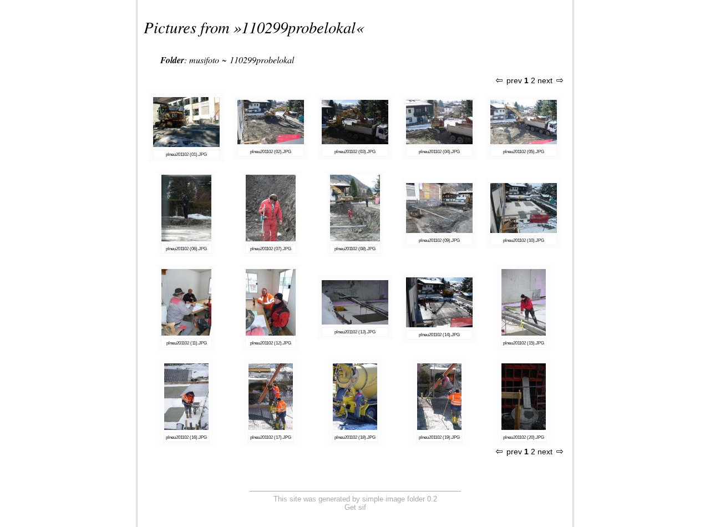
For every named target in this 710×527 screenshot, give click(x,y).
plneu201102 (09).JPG (439, 240)
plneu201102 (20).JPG (523, 437)
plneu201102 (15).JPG (523, 343)
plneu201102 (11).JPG (186, 343)
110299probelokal (298, 27)
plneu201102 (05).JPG (523, 151)
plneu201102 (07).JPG (270, 248)
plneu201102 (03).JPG (355, 151)
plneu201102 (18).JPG (355, 437)
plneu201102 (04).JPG (439, 151)
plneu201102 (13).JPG (355, 332)
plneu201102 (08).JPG (355, 248)
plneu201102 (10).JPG (523, 240)
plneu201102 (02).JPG (270, 151)
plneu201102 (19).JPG (439, 437)
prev (514, 81)
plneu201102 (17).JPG (270, 437)
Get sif (355, 507)
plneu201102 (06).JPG (186, 248)
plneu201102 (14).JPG (439, 334)
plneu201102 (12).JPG (270, 343)
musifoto (204, 59)
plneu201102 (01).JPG (186, 154)
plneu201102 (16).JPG (186, 437)
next (545, 81)
